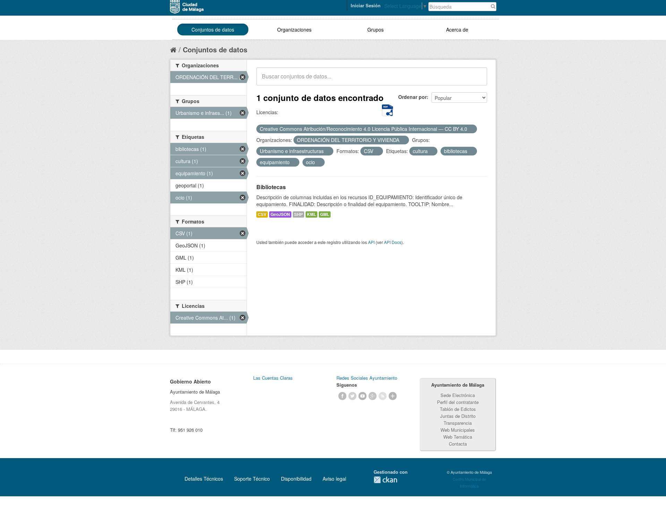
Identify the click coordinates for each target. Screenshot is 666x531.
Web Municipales (458, 430)
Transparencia (458, 423)
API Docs (392, 242)
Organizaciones (294, 29)
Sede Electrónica (458, 395)
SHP (298, 214)
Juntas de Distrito (458, 416)
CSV (262, 214)
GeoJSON (280, 214)
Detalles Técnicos (204, 478)
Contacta (458, 443)
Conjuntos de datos (212, 29)
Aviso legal (334, 478)
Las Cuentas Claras (273, 377)
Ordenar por (412, 96)
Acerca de (457, 29)
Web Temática (457, 436)
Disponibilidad (296, 478)
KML (311, 214)
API (371, 242)
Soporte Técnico (252, 478)
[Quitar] (471, 129)
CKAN (385, 479)
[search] (477, 80)
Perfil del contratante (458, 402)
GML (324, 214)
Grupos (375, 29)
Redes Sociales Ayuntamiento (366, 377)
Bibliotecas (271, 187)
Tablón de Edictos (458, 409)
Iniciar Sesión (366, 5)
